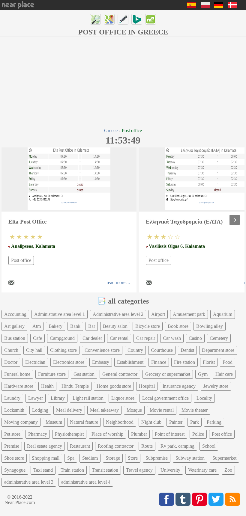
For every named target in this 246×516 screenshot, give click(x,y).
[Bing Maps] (136, 19)
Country (135, 350)
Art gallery (14, 326)
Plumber (139, 434)
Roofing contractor (116, 446)
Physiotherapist (69, 434)
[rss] (232, 499)
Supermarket (224, 458)
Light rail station (88, 398)
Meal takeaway (104, 410)
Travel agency (139, 470)
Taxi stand (43, 470)
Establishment (130, 362)
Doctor (10, 362)
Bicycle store (147, 326)
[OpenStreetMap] (95, 19)
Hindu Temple (75, 386)
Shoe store (14, 458)
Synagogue (15, 470)
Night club (151, 422)
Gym (203, 374)
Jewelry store (215, 386)
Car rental (119, 338)
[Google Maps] (109, 19)
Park (194, 422)
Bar (91, 326)
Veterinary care (202, 470)
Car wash (172, 338)
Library (58, 398)
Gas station (84, 374)
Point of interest (169, 434)
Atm (36, 326)
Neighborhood (120, 422)
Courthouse (162, 350)
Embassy (100, 362)
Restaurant (80, 446)
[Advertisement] (123, 81)
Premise (11, 446)
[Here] (123, 19)
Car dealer (92, 338)
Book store (178, 326)
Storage (113, 458)
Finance (158, 362)
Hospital (147, 386)
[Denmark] (232, 6)
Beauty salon (115, 326)
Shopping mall (45, 458)
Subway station (190, 458)
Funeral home (17, 374)
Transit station (105, 470)
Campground (62, 338)
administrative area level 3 (28, 482)
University (170, 470)
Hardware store (18, 386)
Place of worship (107, 434)
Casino (195, 338)
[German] (218, 6)
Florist (209, 362)
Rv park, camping (177, 446)
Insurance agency (179, 386)
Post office (21, 260)
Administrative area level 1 (59, 314)
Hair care (224, 374)
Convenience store (102, 350)
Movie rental (162, 410)
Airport (158, 314)
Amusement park (189, 314)
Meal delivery (69, 410)
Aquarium (222, 314)
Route (147, 446)
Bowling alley (209, 326)
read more (115, 282)
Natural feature (84, 422)
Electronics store (68, 362)
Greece (111, 130)
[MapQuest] (150, 19)
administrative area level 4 (85, 482)
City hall (34, 350)
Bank (75, 326)
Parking (214, 422)
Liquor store (122, 398)
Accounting (15, 314)
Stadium (90, 458)
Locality (204, 398)
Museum (54, 422)
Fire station (184, 362)
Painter (175, 422)
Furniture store (52, 374)
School (208, 446)
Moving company (21, 422)
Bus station (14, 338)
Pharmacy (37, 434)
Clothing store (63, 350)
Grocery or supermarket (167, 374)
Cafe (37, 338)
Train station (72, 470)
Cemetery (219, 338)
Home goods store (114, 386)
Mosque (134, 410)
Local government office (165, 398)
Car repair (145, 338)
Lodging (40, 410)
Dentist (187, 350)
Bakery (55, 326)
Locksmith (14, 410)
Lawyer (35, 398)
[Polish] (205, 6)
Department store (218, 350)
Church (11, 350)
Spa (70, 458)
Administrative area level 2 (118, 314)
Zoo (228, 470)
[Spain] (191, 6)
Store (133, 458)
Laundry (12, 398)
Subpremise (157, 458)
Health (47, 386)
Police (198, 434)
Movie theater (195, 410)
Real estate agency (44, 446)
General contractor (119, 374)
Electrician (35, 362)
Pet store (12, 434)
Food (227, 362)
